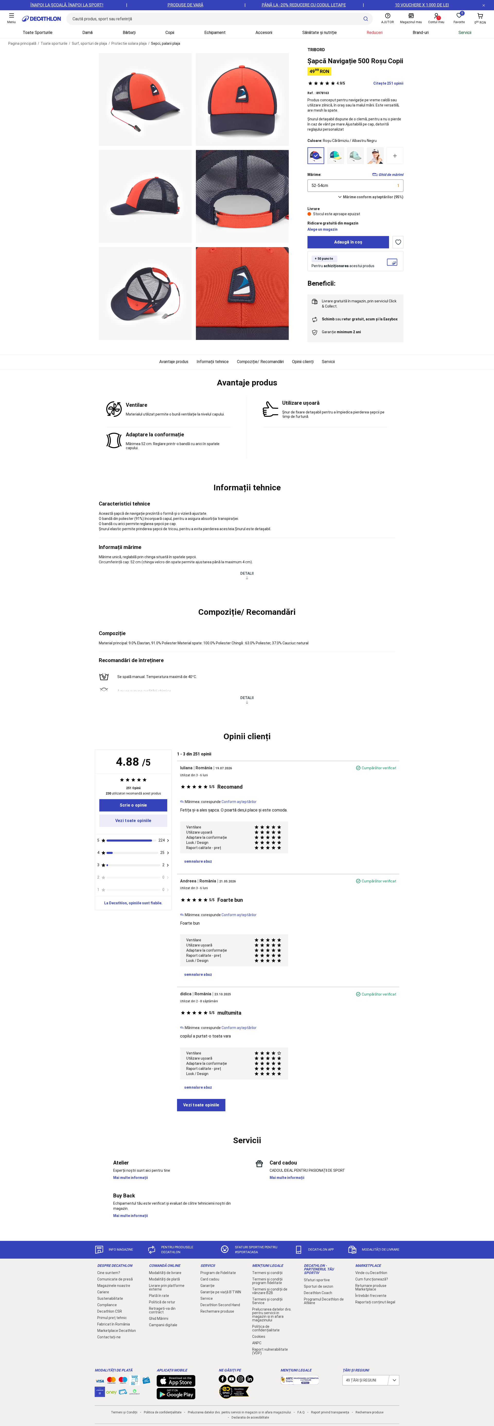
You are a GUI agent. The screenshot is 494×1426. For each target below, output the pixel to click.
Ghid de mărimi (390, 175)
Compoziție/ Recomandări (260, 361)
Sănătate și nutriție (319, 32)
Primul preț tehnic (112, 1318)
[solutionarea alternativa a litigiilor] (299, 1382)
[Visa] (100, 1380)
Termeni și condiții (267, 1273)
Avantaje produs (173, 361)
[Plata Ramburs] (123, 1393)
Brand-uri (421, 32)
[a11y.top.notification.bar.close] (483, 5)
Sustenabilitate (110, 1298)
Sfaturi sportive (317, 1280)
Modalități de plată (164, 1279)
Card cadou (209, 1279)
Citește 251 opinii (370, 83)
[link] (133, 805)
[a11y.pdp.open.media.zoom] (145, 99)
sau (360, 319)
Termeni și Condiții (124, 1412)
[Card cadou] (146, 1381)
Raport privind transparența (330, 1412)
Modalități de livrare (165, 1273)
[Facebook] (222, 1380)
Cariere (103, 1292)
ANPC (256, 1343)
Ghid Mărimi (158, 1318)
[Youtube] (231, 1380)
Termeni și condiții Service (267, 1301)
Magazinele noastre (113, 1285)
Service (206, 1298)
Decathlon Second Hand (220, 1305)
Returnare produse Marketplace (370, 1287)
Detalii (247, 573)
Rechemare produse (217, 1311)
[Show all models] (395, 155)
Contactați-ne (109, 1337)
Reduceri (375, 32)
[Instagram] (240, 1380)
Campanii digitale (163, 1325)
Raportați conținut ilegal (375, 1302)
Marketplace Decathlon (116, 1330)
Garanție (207, 1285)
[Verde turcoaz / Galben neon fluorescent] (335, 155)
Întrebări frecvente (370, 1295)
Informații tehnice (213, 361)
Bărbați (129, 32)
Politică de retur (162, 1302)
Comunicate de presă (115, 1279)
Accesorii (263, 32)
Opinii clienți (303, 361)
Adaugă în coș (348, 242)
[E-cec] (100, 1394)
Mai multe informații (130, 1178)
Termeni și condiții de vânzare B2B (269, 1291)
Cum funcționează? (371, 1279)
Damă (87, 32)
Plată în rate (159, 1295)
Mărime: (314, 175)
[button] (247, 382)
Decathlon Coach (318, 1293)
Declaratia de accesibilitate (250, 1417)
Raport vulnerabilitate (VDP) (270, 1351)
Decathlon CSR (109, 1311)
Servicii (464, 32)
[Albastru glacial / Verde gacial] (355, 155)
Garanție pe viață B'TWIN (220, 1292)
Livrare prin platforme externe (166, 1287)
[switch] (398, 242)
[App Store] (176, 1384)
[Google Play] (176, 1397)
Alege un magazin (322, 229)
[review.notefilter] (168, 840)
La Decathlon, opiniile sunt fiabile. (133, 903)
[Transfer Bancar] (134, 1383)
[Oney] (111, 1392)
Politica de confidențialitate (266, 1328)
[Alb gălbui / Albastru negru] (375, 155)
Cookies (258, 1336)
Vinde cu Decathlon (371, 1273)
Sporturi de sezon (318, 1286)
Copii (169, 32)
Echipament (215, 32)
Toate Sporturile (37, 32)
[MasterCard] (111, 1381)
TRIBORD (316, 49)
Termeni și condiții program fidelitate (267, 1281)
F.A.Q (301, 1412)
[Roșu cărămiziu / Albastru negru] (315, 155)
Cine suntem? (108, 1273)
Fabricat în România (113, 1324)
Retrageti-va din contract (162, 1310)
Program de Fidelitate (218, 1273)
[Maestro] (123, 1381)
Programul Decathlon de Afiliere (324, 1301)
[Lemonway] (134, 1392)
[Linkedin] (249, 1380)
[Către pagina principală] (41, 19)
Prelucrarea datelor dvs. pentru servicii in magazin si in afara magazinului (272, 1314)
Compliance (107, 1305)
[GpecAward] (234, 1396)
